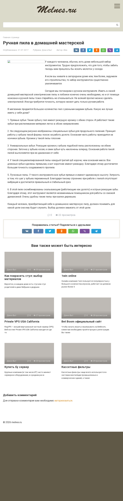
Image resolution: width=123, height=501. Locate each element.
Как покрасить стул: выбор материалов (23, 277)
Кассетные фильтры (76, 367)
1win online (69, 275)
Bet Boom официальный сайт (82, 321)
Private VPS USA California (21, 321)
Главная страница (11, 37)
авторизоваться (63, 400)
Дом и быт (47, 50)
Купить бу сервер (16, 367)
